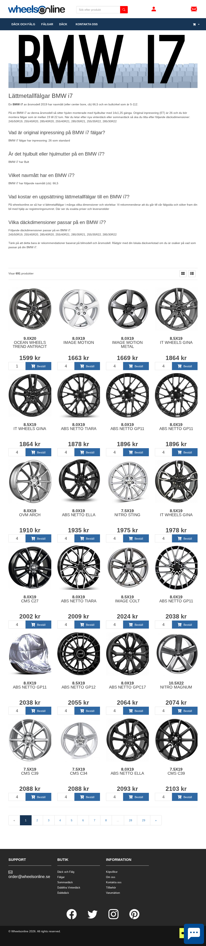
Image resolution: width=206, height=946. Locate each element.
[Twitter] (92, 918)
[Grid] (182, 273)
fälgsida (168, 204)
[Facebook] (72, 918)
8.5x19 (176, 340)
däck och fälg (23, 24)
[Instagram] (113, 918)
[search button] (124, 9)
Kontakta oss (85, 24)
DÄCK (63, 24)
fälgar (47, 24)
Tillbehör (111, 887)
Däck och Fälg (65, 871)
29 (143, 820)
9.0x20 (30, 342)
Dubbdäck (63, 892)
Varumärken (113, 892)
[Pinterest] (134, 918)
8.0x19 (78, 340)
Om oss (110, 877)
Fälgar (61, 877)
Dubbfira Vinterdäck (68, 887)
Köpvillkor (111, 871)
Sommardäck (65, 882)
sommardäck (121, 117)
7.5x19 (127, 513)
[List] (192, 273)
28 (130, 820)
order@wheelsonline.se (29, 876)
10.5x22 (176, 685)
